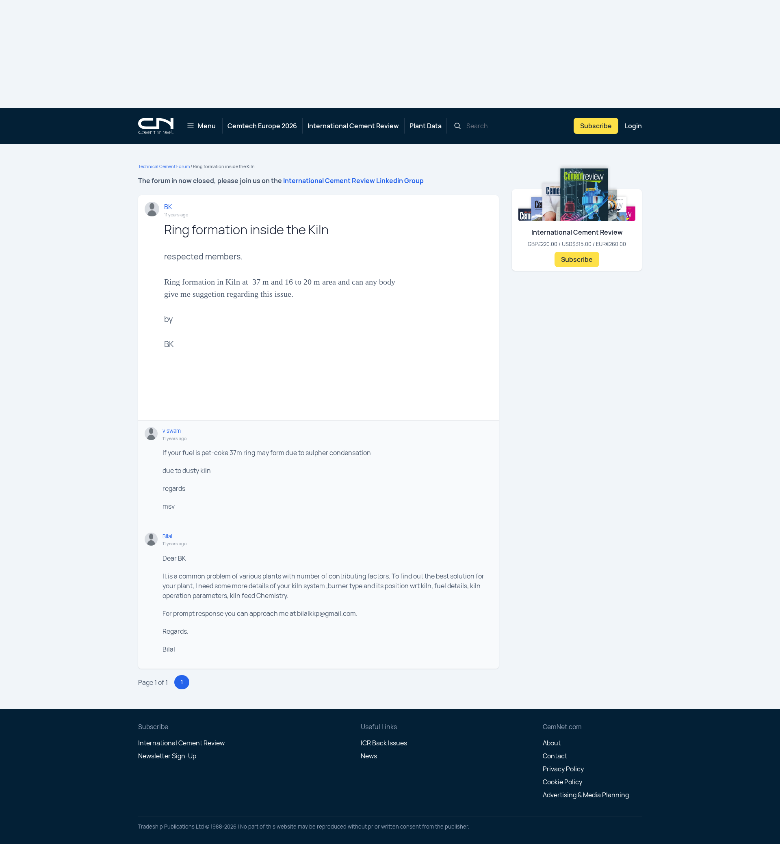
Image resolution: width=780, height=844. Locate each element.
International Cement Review (353, 125)
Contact (555, 755)
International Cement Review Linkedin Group (353, 180)
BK (168, 206)
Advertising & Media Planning (586, 794)
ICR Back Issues (384, 742)
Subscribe (596, 125)
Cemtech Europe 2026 (262, 125)
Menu (207, 125)
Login (633, 125)
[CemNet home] (155, 126)
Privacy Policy (563, 768)
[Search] (457, 126)
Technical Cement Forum (164, 166)
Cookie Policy (562, 781)
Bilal (167, 536)
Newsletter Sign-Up (167, 755)
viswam (171, 430)
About (552, 742)
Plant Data (426, 125)
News (369, 755)
